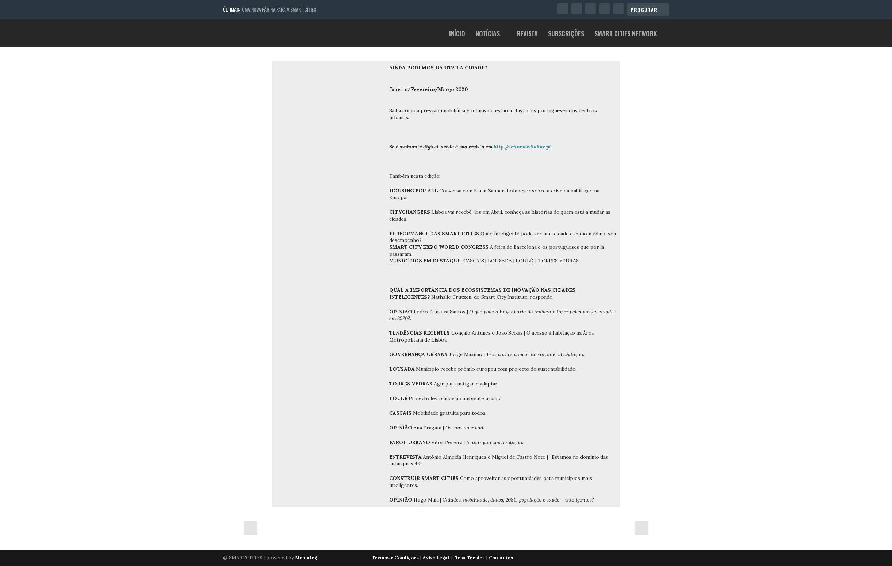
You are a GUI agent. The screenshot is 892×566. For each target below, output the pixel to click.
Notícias (488, 34)
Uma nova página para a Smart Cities (279, 9)
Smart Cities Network (625, 34)
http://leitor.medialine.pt (522, 147)
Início (457, 34)
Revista (527, 34)
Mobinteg (306, 558)
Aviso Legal (436, 558)
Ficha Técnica (469, 558)
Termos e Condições (395, 558)
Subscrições (566, 34)
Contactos (501, 558)
